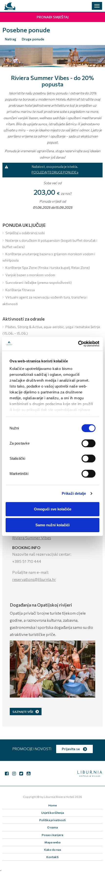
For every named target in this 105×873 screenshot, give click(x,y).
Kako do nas (52, 849)
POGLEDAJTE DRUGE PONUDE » (55, 172)
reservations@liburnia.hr (34, 579)
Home (52, 805)
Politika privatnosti (52, 820)
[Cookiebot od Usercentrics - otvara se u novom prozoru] (78, 344)
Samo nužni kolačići (52, 525)
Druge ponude (33, 39)
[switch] (88, 443)
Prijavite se (71, 749)
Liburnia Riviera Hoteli (59, 796)
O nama (52, 827)
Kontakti (52, 857)
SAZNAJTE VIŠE (22, 711)
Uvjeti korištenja (52, 812)
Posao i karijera (52, 835)
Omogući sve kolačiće (52, 509)
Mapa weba (52, 842)
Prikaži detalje (74, 493)
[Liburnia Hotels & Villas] (10, 6)
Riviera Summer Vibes (31, 537)
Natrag (10, 39)
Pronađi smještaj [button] (53, 17)
